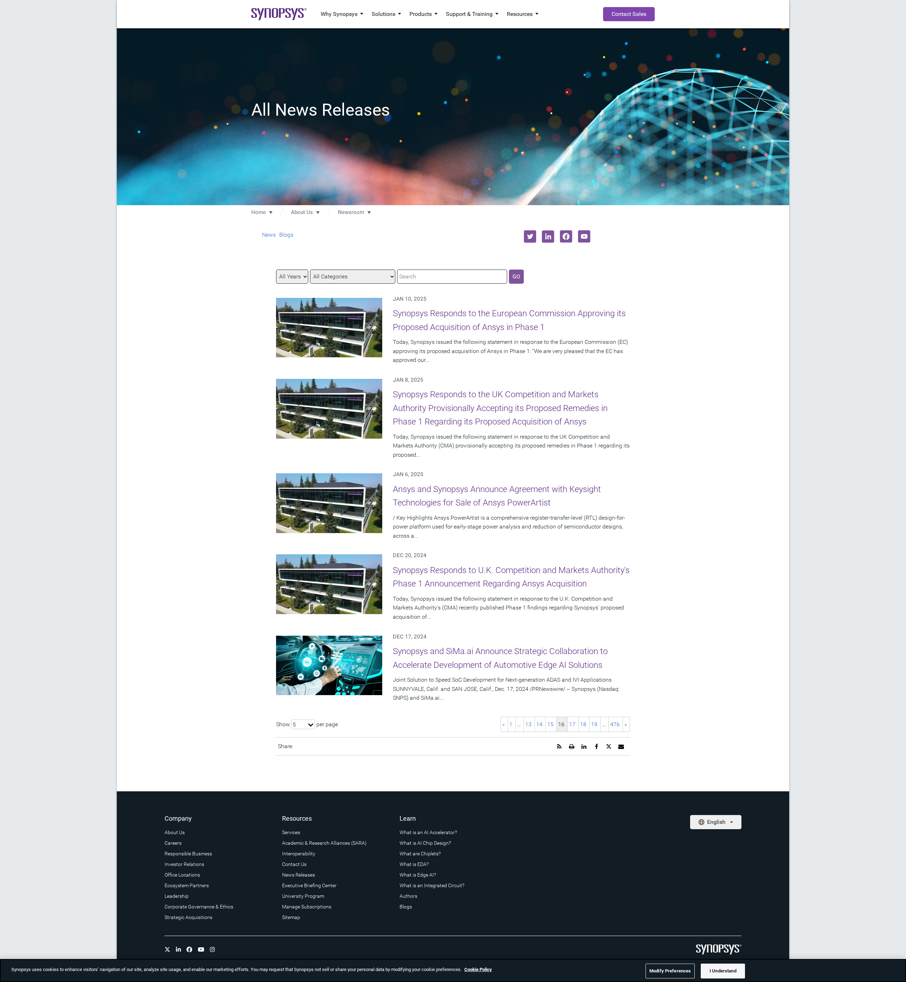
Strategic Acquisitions (188, 917)
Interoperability (298, 853)
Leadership (177, 896)
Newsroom (351, 212)
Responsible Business (188, 853)
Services (291, 832)
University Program (303, 896)
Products (420, 14)
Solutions (383, 14)
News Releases (298, 875)
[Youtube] (201, 949)
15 (550, 724)
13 (528, 724)
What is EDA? (414, 864)
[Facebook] (189, 949)
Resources (520, 14)
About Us (302, 212)
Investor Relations (184, 864)
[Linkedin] (178, 949)
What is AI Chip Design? (425, 843)
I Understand (723, 971)
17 (572, 724)
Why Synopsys (339, 14)
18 (583, 724)
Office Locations (182, 875)
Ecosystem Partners (187, 885)
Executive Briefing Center (309, 885)
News (269, 234)
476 (615, 724)
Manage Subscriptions (306, 906)
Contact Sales (629, 14)
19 (594, 724)
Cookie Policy (478, 969)
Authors (408, 896)
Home (258, 212)
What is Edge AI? (418, 875)
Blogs (286, 234)
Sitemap (291, 917)
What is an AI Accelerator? (428, 832)
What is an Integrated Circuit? (432, 885)
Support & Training (469, 14)
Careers (173, 843)
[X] (167, 949)
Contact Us (294, 864)
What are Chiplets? (420, 853)
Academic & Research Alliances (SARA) (324, 843)
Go (516, 276)
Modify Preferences (670, 971)
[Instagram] (212, 949)
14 (539, 724)
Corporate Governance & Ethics (199, 906)
